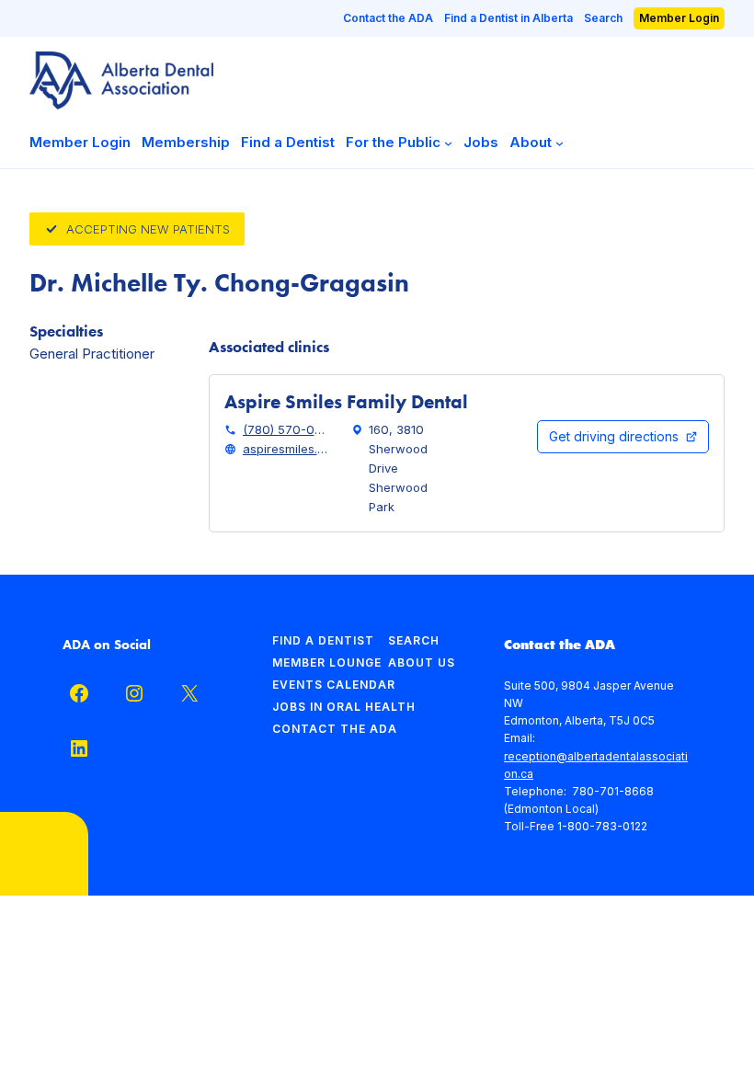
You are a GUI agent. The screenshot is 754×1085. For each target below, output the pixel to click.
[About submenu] (559, 142)
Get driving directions (614, 436)
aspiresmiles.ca (286, 448)
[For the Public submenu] (448, 142)
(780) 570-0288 (286, 429)
